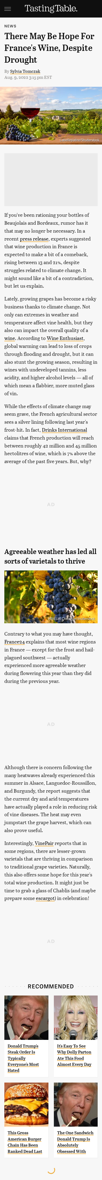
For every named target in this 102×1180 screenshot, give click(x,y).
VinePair (44, 842)
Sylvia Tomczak (25, 71)
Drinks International (64, 429)
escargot (45, 898)
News (10, 26)
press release (34, 238)
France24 (14, 641)
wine (9, 337)
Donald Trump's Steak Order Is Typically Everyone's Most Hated (23, 1058)
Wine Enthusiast (65, 337)
